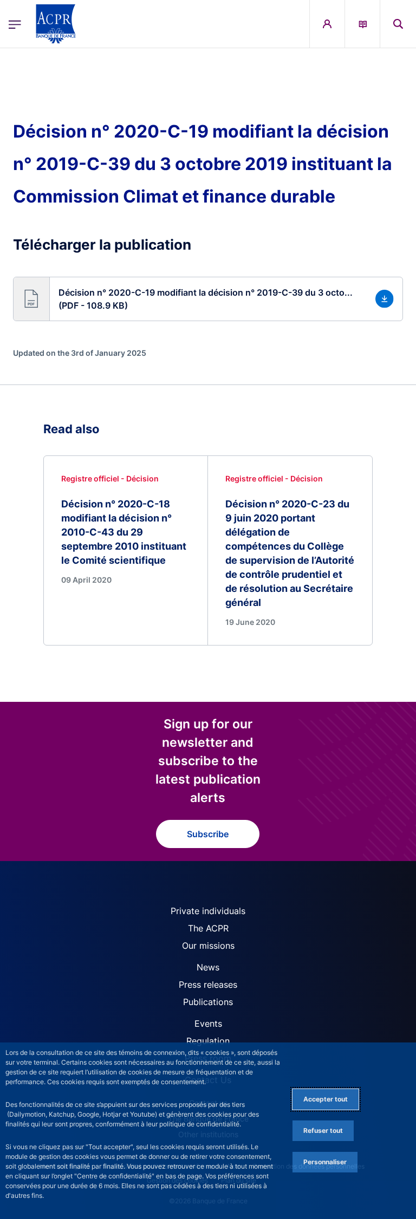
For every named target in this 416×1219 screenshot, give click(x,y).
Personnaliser (325, 1162)
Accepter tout (325, 1099)
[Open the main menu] (15, 24)
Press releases (208, 984)
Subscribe (208, 834)
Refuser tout (323, 1130)
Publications (208, 1001)
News (208, 967)
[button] (398, 24)
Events (208, 1023)
